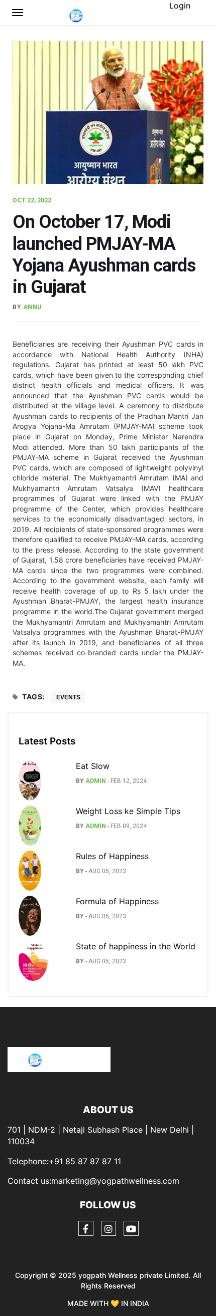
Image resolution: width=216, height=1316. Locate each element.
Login (179, 6)
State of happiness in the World (135, 946)
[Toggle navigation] (18, 12)
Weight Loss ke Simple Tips (128, 811)
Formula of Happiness (117, 901)
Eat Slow (93, 766)
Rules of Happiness (112, 856)
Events (68, 697)
